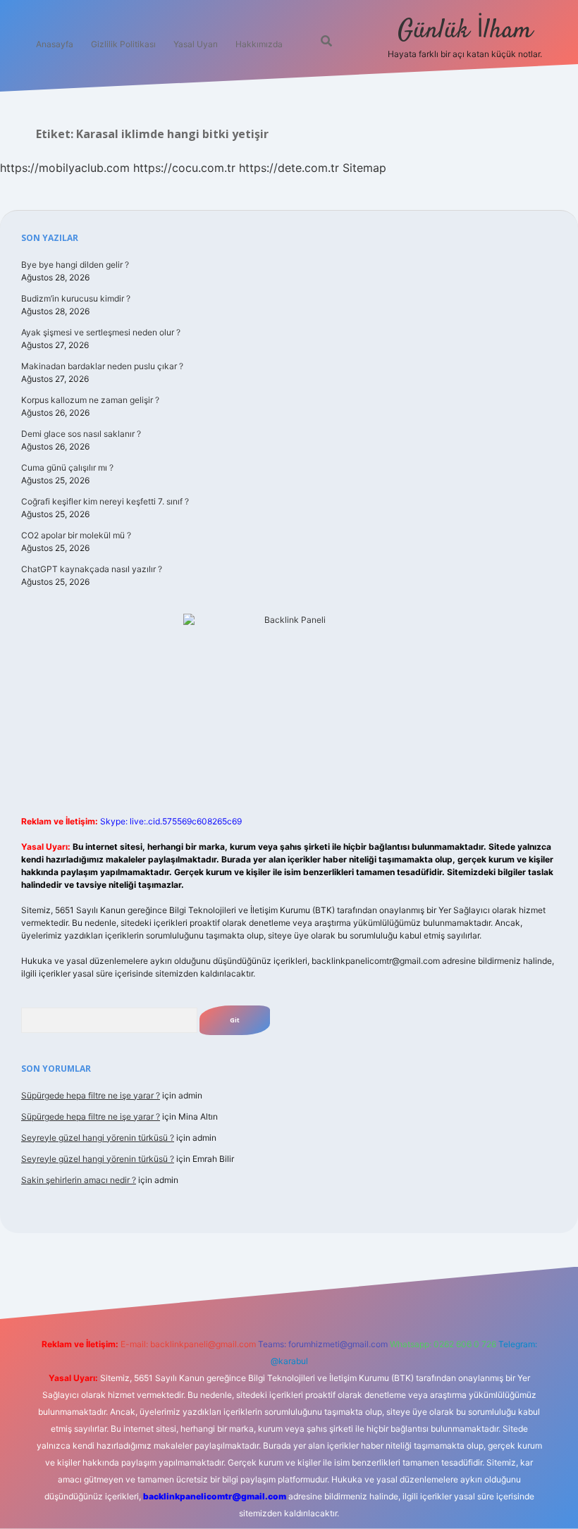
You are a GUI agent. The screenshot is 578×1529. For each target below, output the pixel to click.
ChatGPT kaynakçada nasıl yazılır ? (91, 569)
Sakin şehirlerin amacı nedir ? (78, 1180)
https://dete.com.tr (289, 168)
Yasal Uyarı (195, 44)
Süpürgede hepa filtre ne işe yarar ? (90, 1095)
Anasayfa (54, 44)
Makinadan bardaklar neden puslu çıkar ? (102, 366)
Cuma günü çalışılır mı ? (67, 467)
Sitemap (364, 168)
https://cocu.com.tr (184, 168)
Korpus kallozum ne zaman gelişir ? (90, 400)
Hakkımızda (259, 44)
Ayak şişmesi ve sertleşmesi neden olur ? (100, 332)
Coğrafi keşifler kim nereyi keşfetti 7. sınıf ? (105, 501)
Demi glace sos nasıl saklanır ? (81, 433)
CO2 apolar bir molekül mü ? (76, 535)
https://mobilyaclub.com (65, 168)
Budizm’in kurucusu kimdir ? (75, 298)
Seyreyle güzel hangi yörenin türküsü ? (97, 1137)
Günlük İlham (465, 30)
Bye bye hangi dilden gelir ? (75, 264)
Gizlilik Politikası (123, 44)
